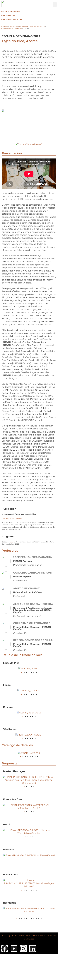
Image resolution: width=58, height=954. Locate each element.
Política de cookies (38, 936)
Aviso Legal (6, 936)
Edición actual (8, 16)
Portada (4, 27)
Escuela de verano (10, 11)
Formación (23, 27)
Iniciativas (14, 27)
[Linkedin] (32, 948)
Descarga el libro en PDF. (12, 518)
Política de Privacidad (21, 936)
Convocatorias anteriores (11, 29)
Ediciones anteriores (11, 20)
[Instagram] (23, 948)
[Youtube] (14, 948)
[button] (55, 4)
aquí (11, 542)
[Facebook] (4, 948)
